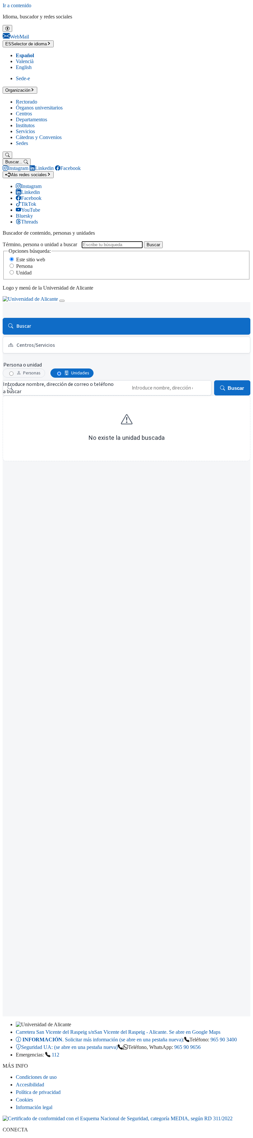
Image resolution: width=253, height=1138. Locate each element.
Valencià (25, 61)
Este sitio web (30, 259)
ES (26, 43)
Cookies (24, 1099)
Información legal (34, 1107)
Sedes (22, 143)
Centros (24, 113)
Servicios (25, 131)
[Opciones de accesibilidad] (7, 28)
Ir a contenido (17, 5)
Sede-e (23, 78)
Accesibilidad (30, 1084)
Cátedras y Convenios (39, 137)
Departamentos (31, 119)
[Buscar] (7, 155)
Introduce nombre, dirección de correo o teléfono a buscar (58, 388)
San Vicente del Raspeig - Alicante (118, 1032)
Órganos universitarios (39, 107)
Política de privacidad (38, 1092)
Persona (24, 266)
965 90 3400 (224, 1039)
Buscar (153, 244)
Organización (17, 90)
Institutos (25, 125)
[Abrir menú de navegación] (62, 301)
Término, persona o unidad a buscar (40, 244)
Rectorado (26, 102)
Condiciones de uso (36, 1077)
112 (55, 1054)
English (24, 67)
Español (25, 55)
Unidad (24, 272)
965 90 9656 (187, 1047)
